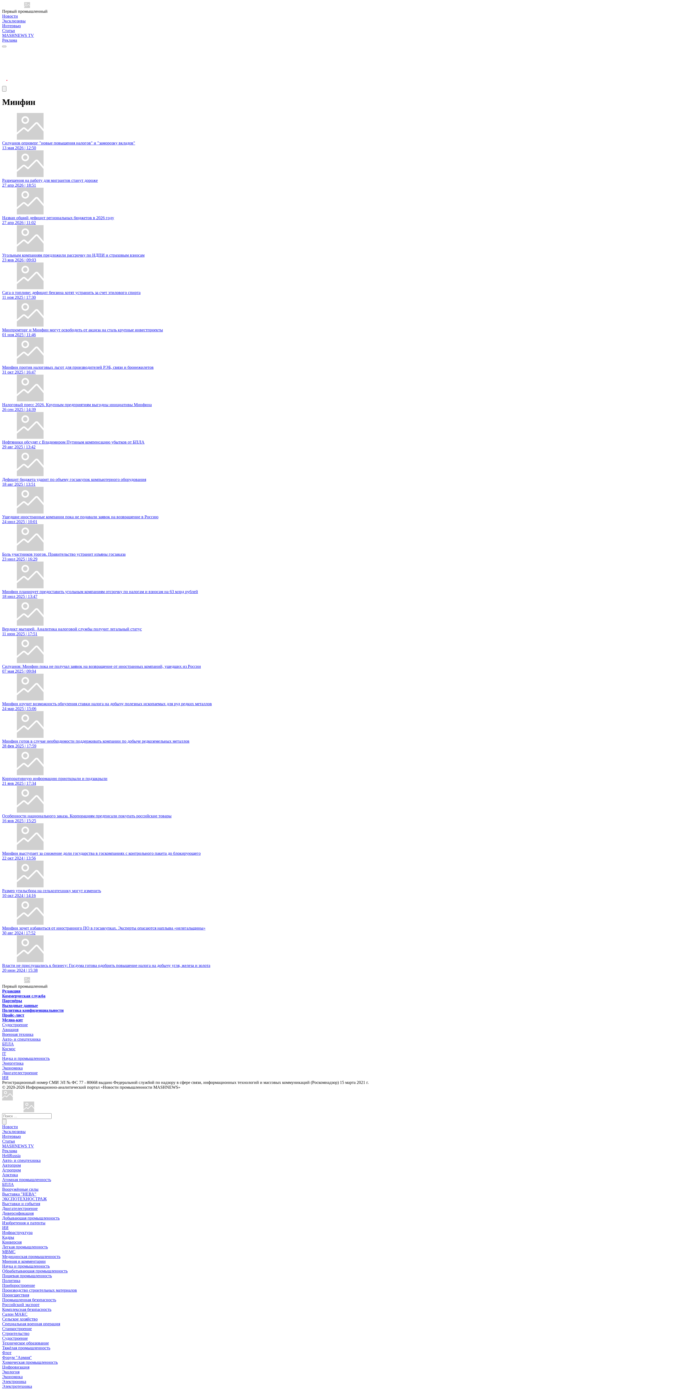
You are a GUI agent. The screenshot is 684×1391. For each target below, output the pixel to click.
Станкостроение (17, 1328)
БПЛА (8, 1044)
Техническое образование (25, 1343)
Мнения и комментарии (24, 1261)
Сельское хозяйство (20, 1319)
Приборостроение (18, 1285)
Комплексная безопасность (26, 1309)
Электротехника (17, 1386)
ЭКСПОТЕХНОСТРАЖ (24, 1199)
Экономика (12, 1068)
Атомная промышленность (26, 1179)
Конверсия (12, 1242)
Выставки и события (21, 1203)
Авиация (10, 1029)
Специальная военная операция (31, 1324)
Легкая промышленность (25, 1247)
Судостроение (15, 1024)
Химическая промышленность (30, 1362)
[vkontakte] (4, 70)
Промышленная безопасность (29, 1300)
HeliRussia (11, 1155)
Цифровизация (15, 1367)
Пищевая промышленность (27, 1276)
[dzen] (4, 77)
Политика (11, 1280)
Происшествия (15, 1295)
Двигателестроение (20, 1073)
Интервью (11, 25)
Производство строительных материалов (39, 1290)
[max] (4, 58)
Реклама (9, 40)
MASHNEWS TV (18, 35)
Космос (8, 1049)
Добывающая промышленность (31, 1218)
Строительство (15, 1333)
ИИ (5, 1077)
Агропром (11, 1170)
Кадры (8, 1237)
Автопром (11, 1165)
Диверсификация (18, 1213)
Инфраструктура (17, 1232)
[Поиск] (4, 1121)
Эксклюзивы (14, 21)
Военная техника (17, 1034)
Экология (11, 1372)
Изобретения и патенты (23, 1223)
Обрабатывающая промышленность (35, 1271)
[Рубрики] (4, 46)
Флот (6, 1352)
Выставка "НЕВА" (19, 1194)
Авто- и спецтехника (21, 1039)
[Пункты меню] (4, 89)
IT (4, 1053)
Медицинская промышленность (31, 1256)
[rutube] (4, 83)
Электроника (14, 1381)
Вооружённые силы (20, 1189)
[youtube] (4, 64)
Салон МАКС (15, 1314)
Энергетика (13, 1063)
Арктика (10, 1175)
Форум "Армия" (17, 1357)
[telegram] (4, 51)
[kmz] (29, 1110)
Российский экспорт (21, 1304)
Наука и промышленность (26, 1058)
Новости (10, 16)
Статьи (8, 30)
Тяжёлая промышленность (26, 1348)
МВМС (8, 1251)
